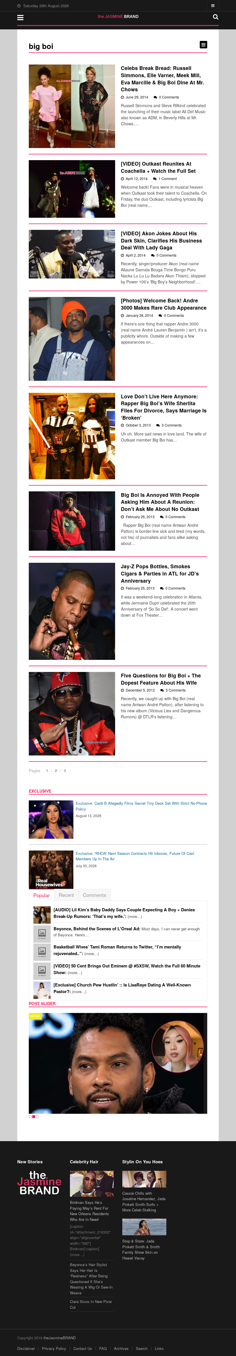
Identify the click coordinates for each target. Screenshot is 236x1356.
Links (159, 1348)
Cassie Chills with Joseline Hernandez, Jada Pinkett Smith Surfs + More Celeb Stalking (143, 1201)
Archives (121, 1348)
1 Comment (168, 178)
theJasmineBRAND (59, 1337)
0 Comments (169, 96)
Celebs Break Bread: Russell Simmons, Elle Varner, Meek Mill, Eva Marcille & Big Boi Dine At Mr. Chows (162, 78)
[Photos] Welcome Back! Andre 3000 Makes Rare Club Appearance (164, 304)
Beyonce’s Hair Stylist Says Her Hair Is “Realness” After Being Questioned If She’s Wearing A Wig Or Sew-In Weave (91, 1279)
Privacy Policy (54, 1348)
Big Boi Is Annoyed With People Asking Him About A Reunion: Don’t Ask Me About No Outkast (160, 501)
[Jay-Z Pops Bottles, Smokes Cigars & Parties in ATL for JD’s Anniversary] (72, 611)
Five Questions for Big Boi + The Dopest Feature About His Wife (161, 679)
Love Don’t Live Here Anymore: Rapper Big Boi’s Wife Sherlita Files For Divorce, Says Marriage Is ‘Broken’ (164, 407)
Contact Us (82, 1348)
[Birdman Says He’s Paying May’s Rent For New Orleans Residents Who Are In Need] (92, 1184)
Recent (66, 894)
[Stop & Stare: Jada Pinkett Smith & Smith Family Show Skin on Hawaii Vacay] (144, 1227)
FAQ (103, 1348)
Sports (37, 1016)
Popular (41, 895)
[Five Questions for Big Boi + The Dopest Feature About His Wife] (72, 713)
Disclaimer (26, 1348)
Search (142, 1348)
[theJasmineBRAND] (118, 16)
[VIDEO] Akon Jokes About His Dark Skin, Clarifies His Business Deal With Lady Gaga (161, 240)
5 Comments (176, 690)
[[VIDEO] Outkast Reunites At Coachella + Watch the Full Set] (72, 189)
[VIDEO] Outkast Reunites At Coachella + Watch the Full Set (158, 167)
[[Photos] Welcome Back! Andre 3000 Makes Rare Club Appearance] (72, 338)
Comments (94, 894)
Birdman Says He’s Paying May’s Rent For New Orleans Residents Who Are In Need (89, 1211)
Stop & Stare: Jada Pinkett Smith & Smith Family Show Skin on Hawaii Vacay (141, 1249)
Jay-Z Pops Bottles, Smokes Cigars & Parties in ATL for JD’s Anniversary (160, 573)
